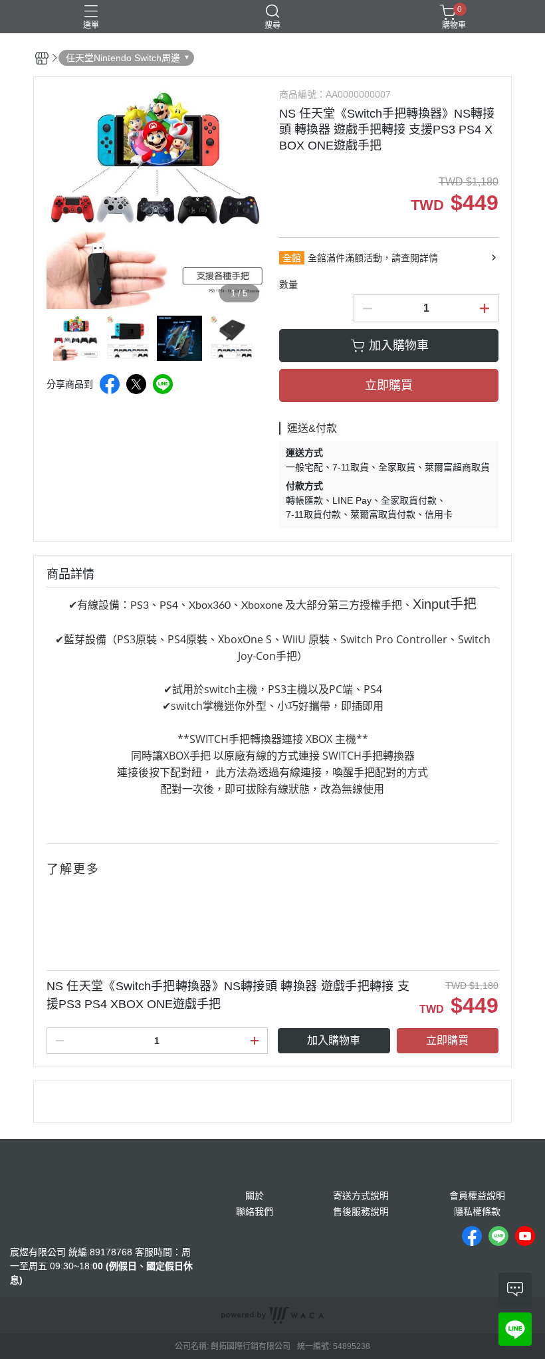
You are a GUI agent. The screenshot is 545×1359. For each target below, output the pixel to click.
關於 (254, 1195)
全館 (291, 258)
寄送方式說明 (361, 1195)
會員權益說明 (477, 1195)
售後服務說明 (361, 1211)
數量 (288, 284)
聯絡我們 (254, 1211)
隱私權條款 (477, 1211)
